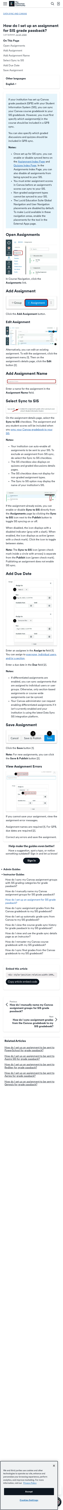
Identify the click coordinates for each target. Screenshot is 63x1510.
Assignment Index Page (31, 161)
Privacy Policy (30, 1483)
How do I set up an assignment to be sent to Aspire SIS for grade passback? (29, 1058)
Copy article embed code (22, 981)
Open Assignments (14, 45)
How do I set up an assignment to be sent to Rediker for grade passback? (29, 1066)
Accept (29, 1491)
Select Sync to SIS (13, 60)
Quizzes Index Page (25, 165)
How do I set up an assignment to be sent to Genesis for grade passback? (29, 1083)
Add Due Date (11, 65)
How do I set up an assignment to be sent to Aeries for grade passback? (29, 1074)
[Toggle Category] (2, 869)
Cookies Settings (29, 1500)
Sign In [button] (31, 860)
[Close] (54, 1465)
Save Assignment (13, 70)
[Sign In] (58, 3)
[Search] (52, 3)
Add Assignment (12, 50)
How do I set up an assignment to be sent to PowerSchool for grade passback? (29, 1049)
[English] (17, 4)
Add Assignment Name (16, 55)
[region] (29, 1485)
